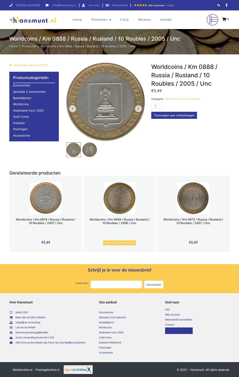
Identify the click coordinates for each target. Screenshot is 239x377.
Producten (99, 19)
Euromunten (21, 85)
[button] (154, 5)
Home (77, 19)
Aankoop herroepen (178, 330)
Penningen (20, 129)
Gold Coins (21, 116)
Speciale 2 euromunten (29, 92)
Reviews (144, 19)
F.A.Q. (124, 19)
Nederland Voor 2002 (28, 110)
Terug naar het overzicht (30, 65)
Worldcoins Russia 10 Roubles (182, 98)
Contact (166, 19)
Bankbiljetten (22, 98)
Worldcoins (21, 104)
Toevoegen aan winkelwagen (174, 115)
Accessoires (21, 135)
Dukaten (19, 123)
